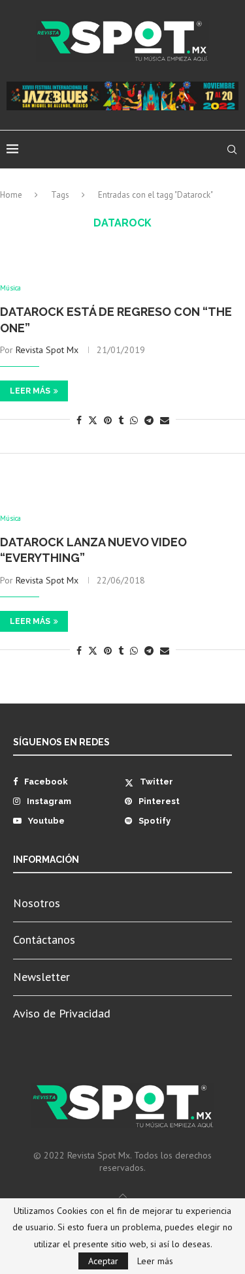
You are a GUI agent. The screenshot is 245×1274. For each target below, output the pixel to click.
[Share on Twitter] (92, 420)
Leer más (30, 391)
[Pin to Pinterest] (108, 420)
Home (11, 194)
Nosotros (36, 902)
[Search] (231, 149)
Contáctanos (44, 939)
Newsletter (41, 976)
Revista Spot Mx (47, 350)
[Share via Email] (164, 420)
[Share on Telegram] (149, 420)
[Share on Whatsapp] (134, 420)
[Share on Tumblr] (120, 420)
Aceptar (103, 1261)
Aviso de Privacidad (61, 1013)
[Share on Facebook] (79, 420)
